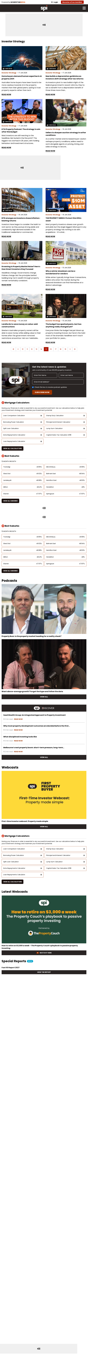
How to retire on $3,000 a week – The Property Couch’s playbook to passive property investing (40, 946)
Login (56, 2)
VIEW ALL (44, 697)
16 (51, 349)
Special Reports (17, 961)
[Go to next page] (70, 349)
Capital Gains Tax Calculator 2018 (58, 435)
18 (60, 349)
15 (46, 349)
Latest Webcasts (15, 891)
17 (55, 349)
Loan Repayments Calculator (14, 441)
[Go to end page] (74, 349)
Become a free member (72, 2)
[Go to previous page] (18, 349)
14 (41, 349)
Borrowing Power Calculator (13, 422)
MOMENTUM (18, 2)
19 (65, 349)
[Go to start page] (13, 349)
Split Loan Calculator (11, 428)
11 (27, 349)
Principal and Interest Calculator (58, 422)
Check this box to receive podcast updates (50, 387)
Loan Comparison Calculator (14, 415)
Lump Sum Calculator (54, 428)
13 (36, 349)
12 (31, 349)
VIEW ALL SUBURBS (10, 501)
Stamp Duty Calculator (55, 415)
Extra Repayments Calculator (14, 435)
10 (22, 349)
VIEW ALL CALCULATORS (12, 448)
